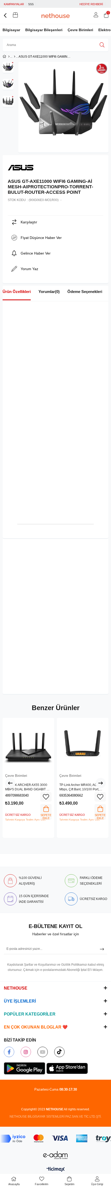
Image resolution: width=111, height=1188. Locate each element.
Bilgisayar (11, 30)
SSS (31, 4)
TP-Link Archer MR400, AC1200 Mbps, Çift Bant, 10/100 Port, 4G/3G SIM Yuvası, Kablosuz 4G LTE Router (81, 787)
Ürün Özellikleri (17, 291)
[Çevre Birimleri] (14, 56)
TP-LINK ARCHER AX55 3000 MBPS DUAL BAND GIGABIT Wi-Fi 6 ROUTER (28, 787)
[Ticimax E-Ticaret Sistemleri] (55, 1169)
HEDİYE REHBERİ (91, 4)
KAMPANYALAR (14, 4)
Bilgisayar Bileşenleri (43, 30)
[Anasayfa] (9, 56)
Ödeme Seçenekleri (84, 291)
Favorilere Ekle (46, 797)
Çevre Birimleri (80, 30)
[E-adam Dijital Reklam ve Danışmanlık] (55, 1155)
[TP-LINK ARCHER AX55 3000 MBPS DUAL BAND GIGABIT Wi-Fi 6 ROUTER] (28, 744)
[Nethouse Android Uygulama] (24, 1068)
